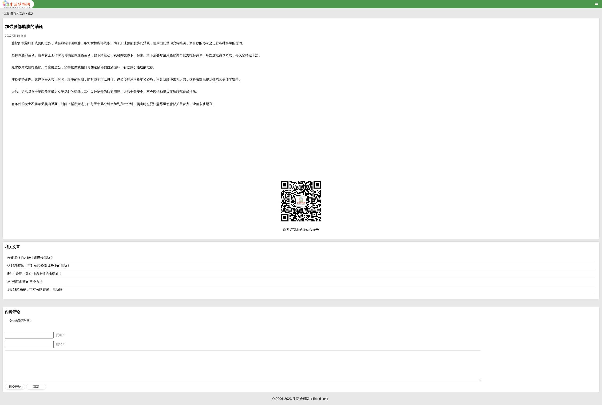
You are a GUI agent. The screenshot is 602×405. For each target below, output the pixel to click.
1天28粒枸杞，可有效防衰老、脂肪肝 (34, 289)
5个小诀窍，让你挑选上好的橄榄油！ (34, 273)
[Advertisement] (301, 142)
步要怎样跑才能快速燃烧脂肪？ (30, 258)
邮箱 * (60, 344)
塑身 (22, 13)
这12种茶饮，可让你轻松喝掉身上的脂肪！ (38, 265)
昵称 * (60, 335)
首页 (13, 13)
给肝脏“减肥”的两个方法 (25, 281)
